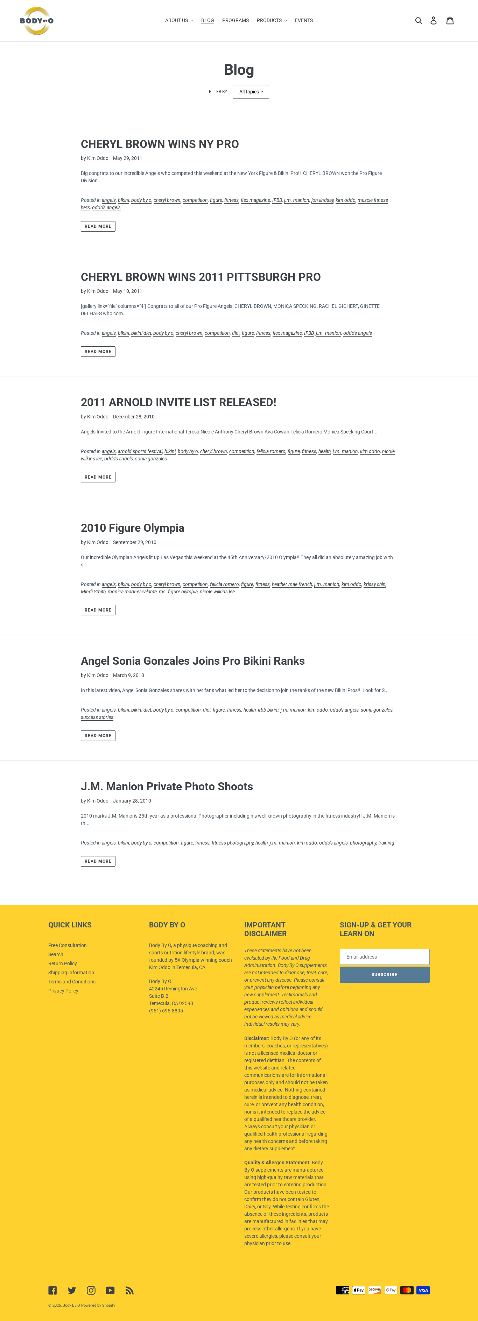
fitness (231, 200)
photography (363, 843)
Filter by (218, 91)
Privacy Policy (63, 991)
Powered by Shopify (98, 1305)
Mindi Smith (93, 591)
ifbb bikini (268, 710)
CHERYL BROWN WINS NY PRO (160, 144)
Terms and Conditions (72, 981)
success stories (97, 717)
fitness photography (232, 843)
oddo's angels (106, 207)
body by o (141, 200)
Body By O (71, 1305)
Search (55, 954)
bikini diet (141, 333)
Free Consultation (67, 945)
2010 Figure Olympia (132, 528)
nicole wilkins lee (217, 591)
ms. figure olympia (178, 591)
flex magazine (255, 200)
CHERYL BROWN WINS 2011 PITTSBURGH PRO (201, 277)
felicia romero (271, 451)
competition (195, 200)
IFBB (277, 200)
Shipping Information (71, 972)
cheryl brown (167, 200)
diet (236, 333)
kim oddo (346, 200)
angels (109, 200)
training (386, 843)
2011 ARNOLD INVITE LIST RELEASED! (178, 402)
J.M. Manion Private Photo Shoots (167, 786)
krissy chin (375, 584)
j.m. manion (296, 200)
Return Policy (62, 963)
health (324, 451)
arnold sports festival (140, 451)
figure (216, 200)
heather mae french (292, 584)
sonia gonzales (151, 458)
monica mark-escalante (132, 591)
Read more (98, 226)
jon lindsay (322, 200)
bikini (123, 200)
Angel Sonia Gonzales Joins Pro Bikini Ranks (193, 660)
